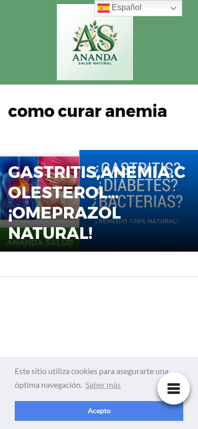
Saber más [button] (103, 384)
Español (126, 7)
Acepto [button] (99, 410)
